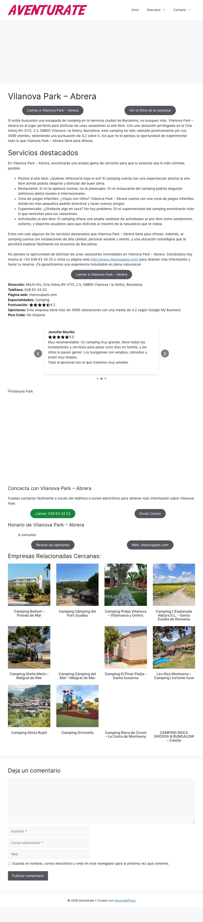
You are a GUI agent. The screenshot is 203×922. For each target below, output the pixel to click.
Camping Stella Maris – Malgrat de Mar (29, 676)
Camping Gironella (77, 732)
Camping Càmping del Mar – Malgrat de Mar (77, 676)
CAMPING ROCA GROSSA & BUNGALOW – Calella (174, 736)
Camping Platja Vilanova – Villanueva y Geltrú (125, 613)
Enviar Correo (150, 514)
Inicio (135, 10)
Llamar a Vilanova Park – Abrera (53, 110)
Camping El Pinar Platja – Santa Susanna (126, 676)
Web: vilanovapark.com (150, 545)
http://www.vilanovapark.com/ (114, 259)
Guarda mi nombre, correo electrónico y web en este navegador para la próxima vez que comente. (90, 863)
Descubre (154, 10)
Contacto (179, 10)
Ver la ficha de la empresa (150, 110)
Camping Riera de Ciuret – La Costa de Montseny (126, 734)
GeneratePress (125, 900)
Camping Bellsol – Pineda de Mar (29, 613)
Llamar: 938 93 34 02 (52, 514)
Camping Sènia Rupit (29, 732)
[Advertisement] (101, 49)
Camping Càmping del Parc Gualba (77, 613)
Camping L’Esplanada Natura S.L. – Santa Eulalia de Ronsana (174, 615)
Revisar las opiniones (53, 545)
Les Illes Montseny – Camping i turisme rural (174, 676)
